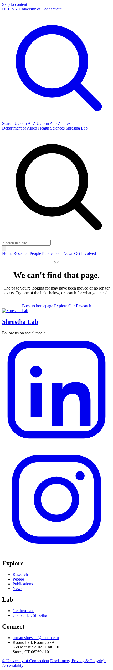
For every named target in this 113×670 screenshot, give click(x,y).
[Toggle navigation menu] (4, 248)
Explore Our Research (72, 306)
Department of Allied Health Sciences (33, 128)
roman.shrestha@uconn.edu (36, 637)
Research (21, 253)
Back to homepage (37, 306)
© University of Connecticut (25, 660)
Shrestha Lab (77, 128)
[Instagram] (56, 552)
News (68, 253)
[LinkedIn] (56, 442)
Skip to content (14, 4)
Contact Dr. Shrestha (30, 615)
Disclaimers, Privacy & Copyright (78, 660)
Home (7, 253)
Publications (52, 253)
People (35, 253)
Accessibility (12, 665)
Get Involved (85, 253)
